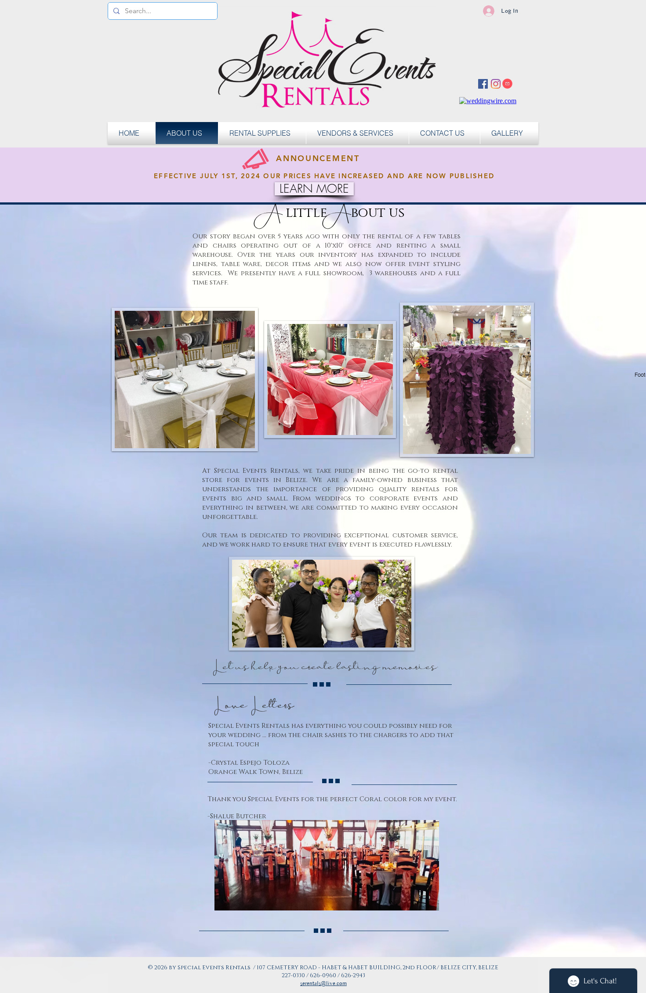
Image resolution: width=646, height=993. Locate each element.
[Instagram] (496, 84)
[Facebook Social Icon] (483, 84)
